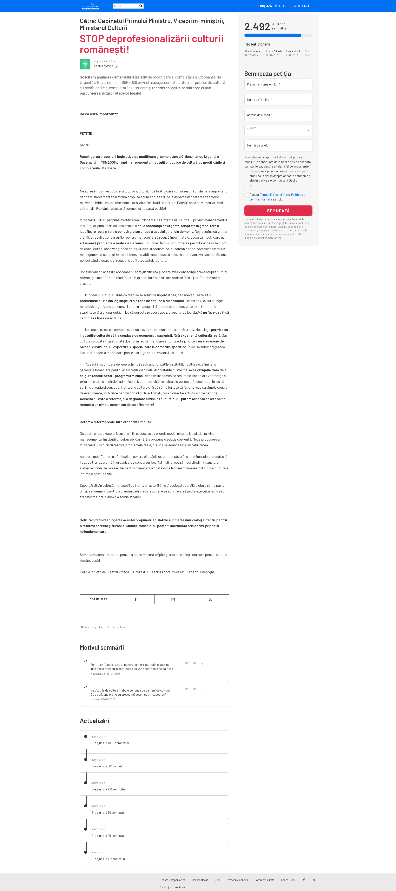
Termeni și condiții (237, 880)
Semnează (278, 210)
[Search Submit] (141, 6)
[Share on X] (210, 599)
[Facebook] (304, 880)
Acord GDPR (288, 880)
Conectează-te (303, 6)
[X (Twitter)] (314, 880)
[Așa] (186, 663)
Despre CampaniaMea (172, 880)
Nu (251, 186)
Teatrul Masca (103, 66)
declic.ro (179, 887)
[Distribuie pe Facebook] (136, 599)
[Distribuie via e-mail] (173, 599)
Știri (217, 880)
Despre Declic (200, 880)
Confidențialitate (264, 880)
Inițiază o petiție (273, 6)
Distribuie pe (98, 599)
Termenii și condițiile (274, 195)
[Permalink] (202, 663)
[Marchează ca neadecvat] (194, 663)
